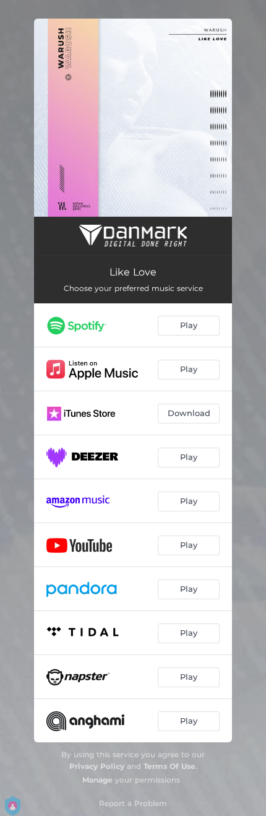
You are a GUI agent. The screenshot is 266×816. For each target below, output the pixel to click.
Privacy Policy (96, 766)
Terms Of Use (169, 766)
